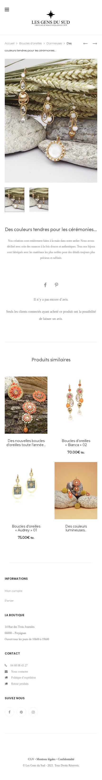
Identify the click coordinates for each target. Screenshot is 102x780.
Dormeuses (54, 43)
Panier (9, 600)
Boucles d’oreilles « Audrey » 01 (26, 528)
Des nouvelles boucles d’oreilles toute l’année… (26, 443)
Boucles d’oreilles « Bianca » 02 (76, 443)
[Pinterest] (21, 712)
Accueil (9, 43)
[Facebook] (9, 712)
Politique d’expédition (23, 677)
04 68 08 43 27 (19, 665)
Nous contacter (19, 671)
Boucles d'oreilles (30, 43)
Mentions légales (46, 759)
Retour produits (20, 683)
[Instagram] (33, 712)
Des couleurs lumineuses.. (76, 528)
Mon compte (13, 591)
